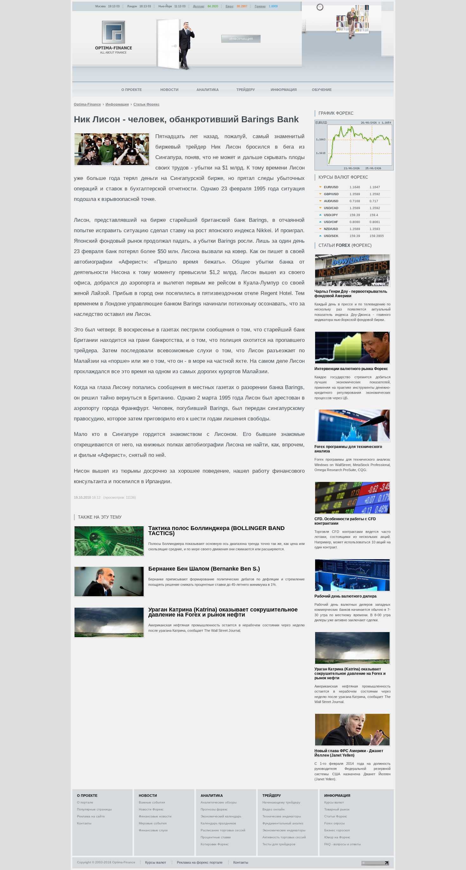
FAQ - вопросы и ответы (342, 844)
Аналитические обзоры (218, 802)
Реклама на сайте (91, 816)
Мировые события (152, 823)
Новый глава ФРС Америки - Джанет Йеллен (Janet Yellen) (348, 753)
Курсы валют (334, 802)
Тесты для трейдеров (278, 844)
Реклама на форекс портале (200, 862)
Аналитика (208, 90)
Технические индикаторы (281, 816)
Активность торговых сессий (284, 837)
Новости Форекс (151, 809)
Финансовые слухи (153, 830)
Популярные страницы (94, 809)
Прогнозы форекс (214, 809)
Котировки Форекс (215, 844)
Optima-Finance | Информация (113, 37)
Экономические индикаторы (283, 830)
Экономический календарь (221, 816)
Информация (284, 90)
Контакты (84, 823)
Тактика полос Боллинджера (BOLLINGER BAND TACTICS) (216, 531)
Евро (229, 6)
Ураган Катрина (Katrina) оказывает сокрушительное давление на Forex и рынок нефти (223, 612)
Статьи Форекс (335, 816)
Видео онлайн (273, 809)
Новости (169, 90)
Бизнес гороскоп (337, 830)
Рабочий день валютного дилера (345, 596)
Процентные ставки (216, 837)
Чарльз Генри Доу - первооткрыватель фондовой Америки (350, 293)
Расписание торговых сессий (223, 830)
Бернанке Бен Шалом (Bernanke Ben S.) (204, 569)
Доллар (198, 6)
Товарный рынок (336, 809)
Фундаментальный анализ (282, 823)
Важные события (152, 802)
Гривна (260, 6)
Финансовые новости (155, 816)
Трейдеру (245, 90)
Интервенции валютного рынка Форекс (351, 369)
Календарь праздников (218, 823)
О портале (85, 802)
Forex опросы (334, 823)
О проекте (131, 90)
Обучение (322, 90)
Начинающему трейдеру (281, 802)
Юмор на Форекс (337, 837)
